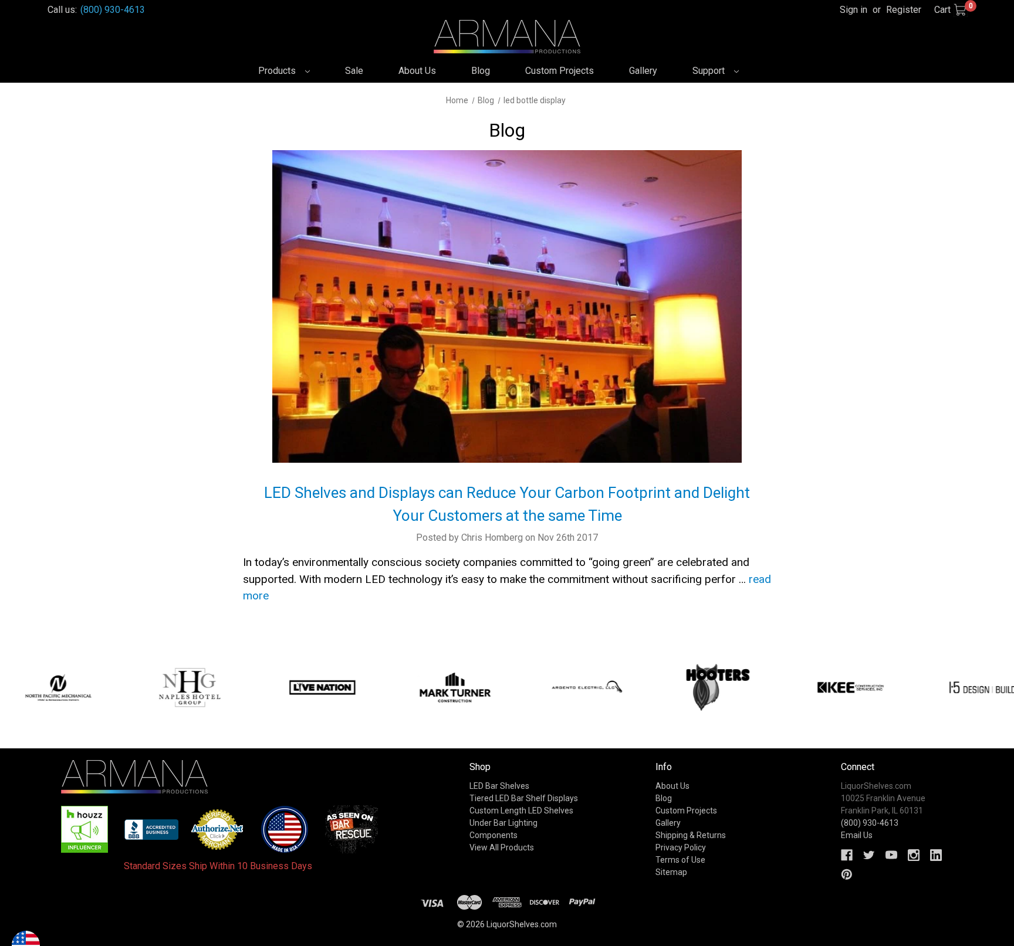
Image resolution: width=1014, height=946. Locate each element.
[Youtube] (891, 855)
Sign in (853, 9)
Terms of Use (680, 859)
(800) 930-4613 (112, 9)
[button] (85, 829)
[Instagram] (914, 855)
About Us (417, 70)
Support (709, 70)
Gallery (643, 70)
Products (278, 70)
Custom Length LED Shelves (521, 810)
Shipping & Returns (690, 835)
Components (493, 835)
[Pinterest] (847, 874)
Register (903, 9)
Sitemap (671, 872)
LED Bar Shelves (499, 786)
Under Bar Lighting (503, 823)
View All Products (501, 847)
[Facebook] (847, 855)
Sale (354, 70)
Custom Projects (559, 70)
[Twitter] (869, 855)
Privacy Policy (680, 847)
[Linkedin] (936, 855)
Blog (480, 70)
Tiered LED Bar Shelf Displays (523, 798)
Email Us (857, 835)
